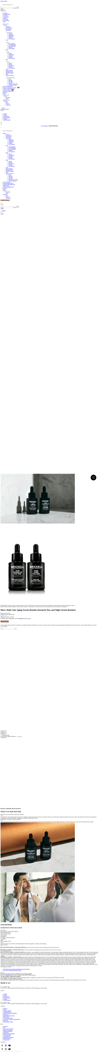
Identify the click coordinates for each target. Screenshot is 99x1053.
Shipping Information (7, 1031)
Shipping (2, 617)
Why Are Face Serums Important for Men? (12, 970)
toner (4, 21)
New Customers (49, 125)
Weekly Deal (6, 89)
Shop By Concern (10, 173)
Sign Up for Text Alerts (8, 1028)
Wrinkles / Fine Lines (13, 83)
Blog (4, 93)
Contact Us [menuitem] (8, 105)
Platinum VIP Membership (9, 1033)
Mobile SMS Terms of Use (9, 1015)
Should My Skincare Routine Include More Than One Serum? (16, 969)
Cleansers (11, 33)
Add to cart (3, 733)
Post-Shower (11, 54)
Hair (7, 160)
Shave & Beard (9, 168)
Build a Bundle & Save (9, 87)
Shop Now (5, 1020)
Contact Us (8, 198)
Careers (4, 1009)
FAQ (7, 195)
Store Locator (6, 1039)
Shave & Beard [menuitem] (9, 70)
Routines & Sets (9, 169)
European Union (6, 117)
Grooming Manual (7, 1010)
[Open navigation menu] (1, 127)
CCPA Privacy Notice (8, 1018)
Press (7, 193)
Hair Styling (11, 65)
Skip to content (4, 1)
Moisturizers (11, 35)
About (5, 94)
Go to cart (7, 735)
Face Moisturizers (12, 44)
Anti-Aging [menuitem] (8, 30)
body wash (5, 19)
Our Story (8, 191)
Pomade (10, 64)
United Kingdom (6, 119)
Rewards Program (7, 1034)
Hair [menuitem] (7, 59)
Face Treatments (12, 46)
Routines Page (9, 975)
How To (7, 196)
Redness (10, 80)
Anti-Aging (8, 138)
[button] (49, 111)
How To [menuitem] (7, 103)
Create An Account (5, 109)
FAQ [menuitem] (7, 102)
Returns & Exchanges (8, 1030)
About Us (5, 1008)
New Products (12, 38)
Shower (10, 53)
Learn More (19, 736)
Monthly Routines (10, 171)
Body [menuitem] (7, 49)
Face (7, 145)
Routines (10, 37)
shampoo (5, 18)
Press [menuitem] (7, 98)
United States (6, 116)
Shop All (8, 134)
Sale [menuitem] (7, 74)
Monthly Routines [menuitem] (10, 72)
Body (7, 152)
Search (14, 8)
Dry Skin (11, 82)
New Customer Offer (7, 86)
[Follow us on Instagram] (6, 1046)
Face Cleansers (12, 43)
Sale (7, 172)
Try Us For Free (6, 182)
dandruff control (6, 14)
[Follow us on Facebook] (2, 1046)
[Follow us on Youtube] (9, 1046)
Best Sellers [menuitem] (8, 29)
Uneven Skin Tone (13, 85)
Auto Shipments (6, 1036)
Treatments (11, 36)
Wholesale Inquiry (7, 1038)
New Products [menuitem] (9, 27)
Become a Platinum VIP (8, 91)
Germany (5, 118)
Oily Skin (11, 81)
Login (3, 107)
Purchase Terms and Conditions (10, 1013)
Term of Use (6, 1014)
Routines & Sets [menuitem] (9, 71)
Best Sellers (8, 137)
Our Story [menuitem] (8, 97)
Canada (4, 115)
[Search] (17, 8)
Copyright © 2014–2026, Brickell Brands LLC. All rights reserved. (11, 1051)
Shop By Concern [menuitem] (10, 75)
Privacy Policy (6, 1016)
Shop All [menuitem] (8, 26)
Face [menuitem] (7, 40)
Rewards (5, 92)
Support (5, 100)
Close (2, 9)
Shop (4, 24)
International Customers (8, 1037)
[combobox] (7, 8)
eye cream (5, 15)
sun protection (6, 20)
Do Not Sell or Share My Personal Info (11, 1019)
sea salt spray (6, 16)
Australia (5, 113)
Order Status (6, 1032)
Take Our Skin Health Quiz (9, 88)
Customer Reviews (7, 1012)
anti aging (5, 13)
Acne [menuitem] (7, 69)
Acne (10, 79)
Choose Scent (3, 730)
